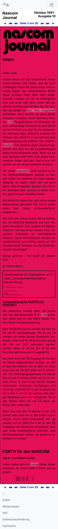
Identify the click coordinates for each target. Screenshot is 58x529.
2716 (10, 121)
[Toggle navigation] (51, 4)
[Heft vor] (42, 23)
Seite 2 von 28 (29, 23)
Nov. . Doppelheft (41, 110)
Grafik (6, 500)
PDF (5, 513)
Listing (34, 464)
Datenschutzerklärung (16, 519)
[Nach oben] (29, 493)
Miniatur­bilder (11, 506)
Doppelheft (22, 170)
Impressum (9, 525)
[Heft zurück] (15, 23)
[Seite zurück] (4, 23)
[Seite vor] (53, 23)
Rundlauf (8, 145)
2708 (44, 314)
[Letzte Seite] (47, 23)
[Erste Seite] (10, 23)
